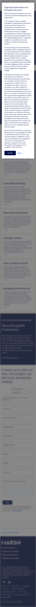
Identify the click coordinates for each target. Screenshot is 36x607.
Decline (19, 153)
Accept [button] (10, 153)
